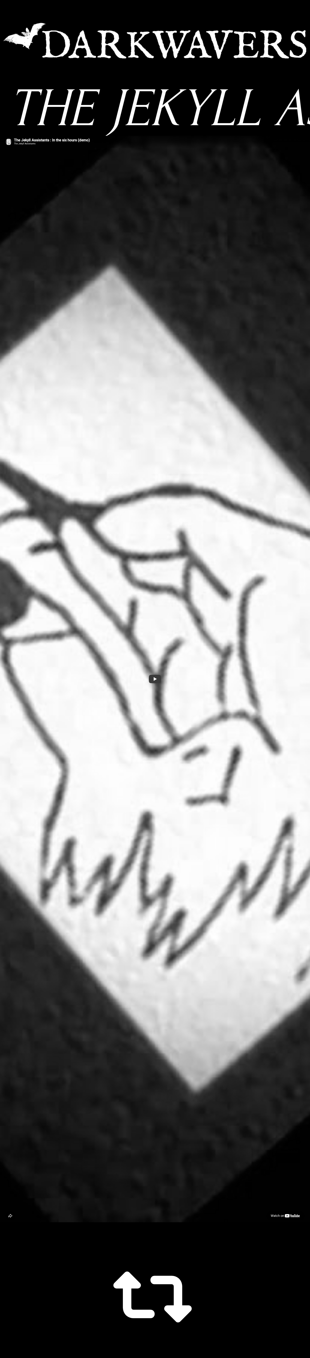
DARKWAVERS (155, 41)
